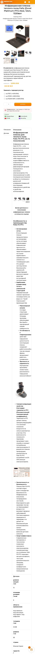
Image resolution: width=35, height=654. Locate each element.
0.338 (15, 627)
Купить (22, 104)
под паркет (17, 614)
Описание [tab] (7, 129)
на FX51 (12, 93)
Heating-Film (17, 16)
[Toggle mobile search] (31, 2)
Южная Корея (18, 646)
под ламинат (17, 610)
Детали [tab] (6, 133)
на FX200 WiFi (15, 99)
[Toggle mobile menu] (33, 2)
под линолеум (18, 612)
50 (14, 637)
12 (13, 587)
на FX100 (13, 96)
